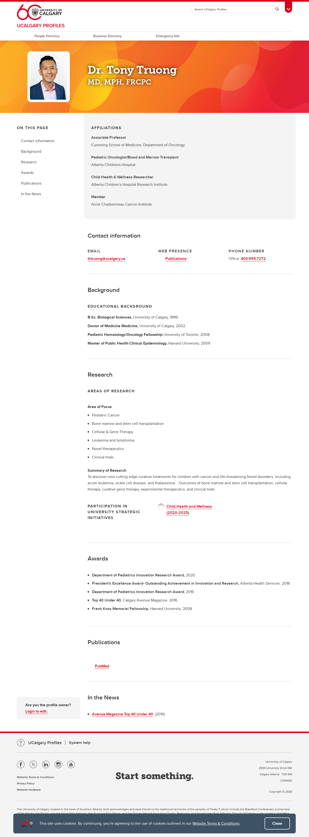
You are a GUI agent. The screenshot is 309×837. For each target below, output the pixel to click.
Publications (176, 258)
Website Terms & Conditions (215, 823)
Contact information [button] (38, 141)
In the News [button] (31, 194)
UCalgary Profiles (41, 25)
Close (277, 823)
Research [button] (29, 162)
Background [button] (31, 151)
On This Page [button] (33, 128)
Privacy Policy (26, 783)
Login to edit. (36, 711)
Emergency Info (168, 36)
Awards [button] (27, 172)
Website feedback (29, 790)
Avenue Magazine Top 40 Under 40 (122, 714)
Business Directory (107, 36)
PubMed (102, 666)
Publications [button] (31, 183)
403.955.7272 (253, 258)
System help (79, 742)
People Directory (47, 36)
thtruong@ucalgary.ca (106, 258)
